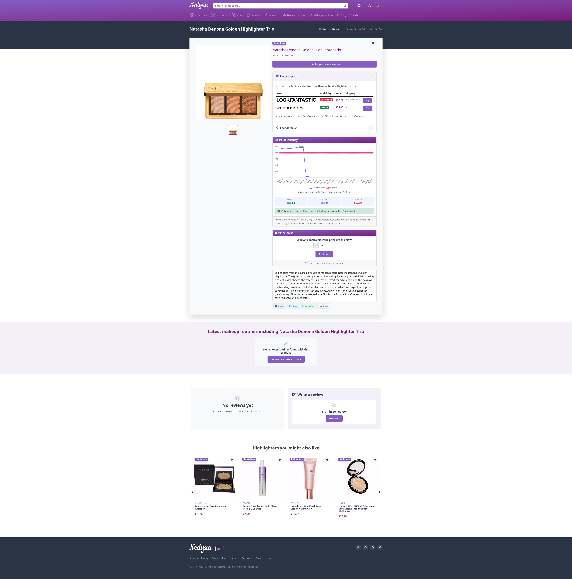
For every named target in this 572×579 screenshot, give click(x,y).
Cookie (215, 558)
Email (325, 306)
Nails (272, 15)
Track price (324, 254)
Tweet (294, 306)
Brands (354, 15)
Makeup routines (323, 15)
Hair (238, 15)
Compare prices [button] (289, 76)
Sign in (335, 418)
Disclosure (360, 116)
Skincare (200, 15)
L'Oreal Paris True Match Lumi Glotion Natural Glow (306, 507)
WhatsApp (309, 306)
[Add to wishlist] (373, 43)
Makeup (220, 15)
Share (280, 306)
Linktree (271, 558)
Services (193, 558)
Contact (259, 558)
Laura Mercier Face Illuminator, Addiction (211, 507)
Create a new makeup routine (286, 359)
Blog (343, 15)
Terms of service (230, 558)
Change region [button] (288, 128)
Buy (367, 100)
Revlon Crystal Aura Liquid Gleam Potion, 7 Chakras (260, 507)
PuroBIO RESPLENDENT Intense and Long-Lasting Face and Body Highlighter (356, 509)
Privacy (204, 558)
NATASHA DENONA (284, 55)
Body (255, 15)
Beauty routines (296, 15)
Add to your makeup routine (326, 64)
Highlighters (337, 29)
